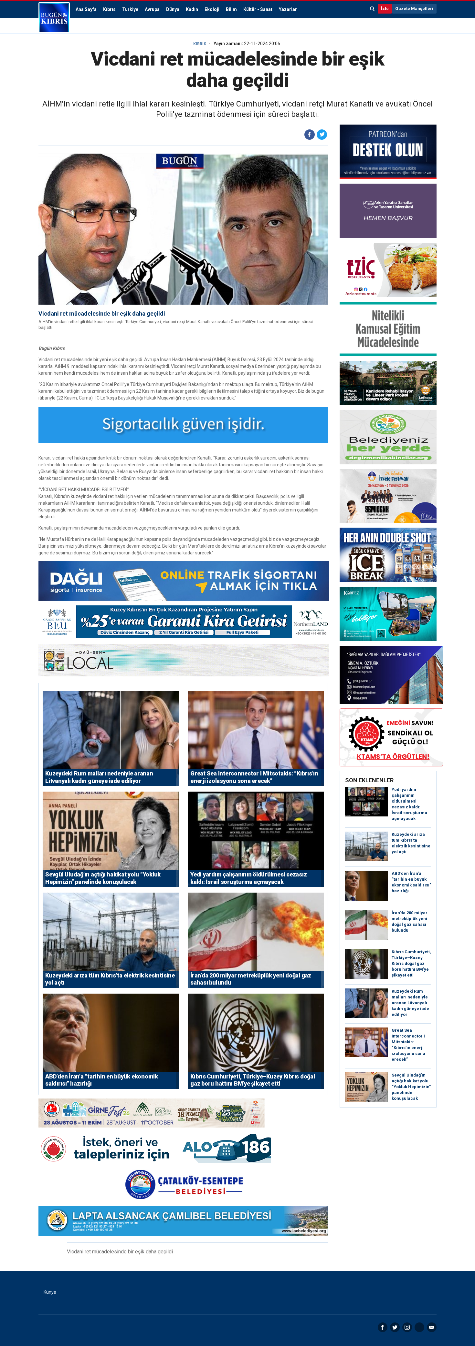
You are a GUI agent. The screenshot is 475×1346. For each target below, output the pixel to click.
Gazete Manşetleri (414, 8)
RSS (419, 1327)
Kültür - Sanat (257, 9)
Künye (50, 1292)
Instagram (407, 1327)
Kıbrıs (109, 9)
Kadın (192, 9)
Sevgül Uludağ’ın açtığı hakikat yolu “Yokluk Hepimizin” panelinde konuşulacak (411, 1087)
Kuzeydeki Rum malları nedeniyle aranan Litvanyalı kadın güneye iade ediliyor (410, 1003)
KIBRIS (199, 44)
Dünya (172, 9)
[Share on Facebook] (309, 134)
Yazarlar (288, 9)
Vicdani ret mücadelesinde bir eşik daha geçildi (101, 313)
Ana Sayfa (86, 9)
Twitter (395, 1327)
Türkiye (130, 9)
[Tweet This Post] (322, 134)
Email (432, 1327)
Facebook (382, 1327)
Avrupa (152, 9)
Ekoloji (212, 9)
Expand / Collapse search (372, 9)
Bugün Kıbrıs (54, 17)
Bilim (231, 9)
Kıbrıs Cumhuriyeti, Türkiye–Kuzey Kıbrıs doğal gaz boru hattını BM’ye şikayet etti (411, 963)
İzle (385, 8)
